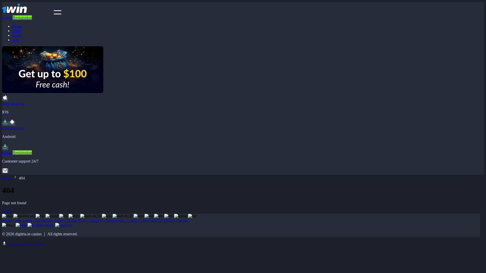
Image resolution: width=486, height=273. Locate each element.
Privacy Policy (52, 220)
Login (7, 17)
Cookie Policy (76, 220)
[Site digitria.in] (27, 13)
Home (17, 26)
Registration (22, 17)
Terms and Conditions (157, 220)
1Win (16, 31)
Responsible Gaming (122, 220)
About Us (97, 220)
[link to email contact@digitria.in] (5, 172)
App (15, 40)
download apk (25, 244)
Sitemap (182, 220)
